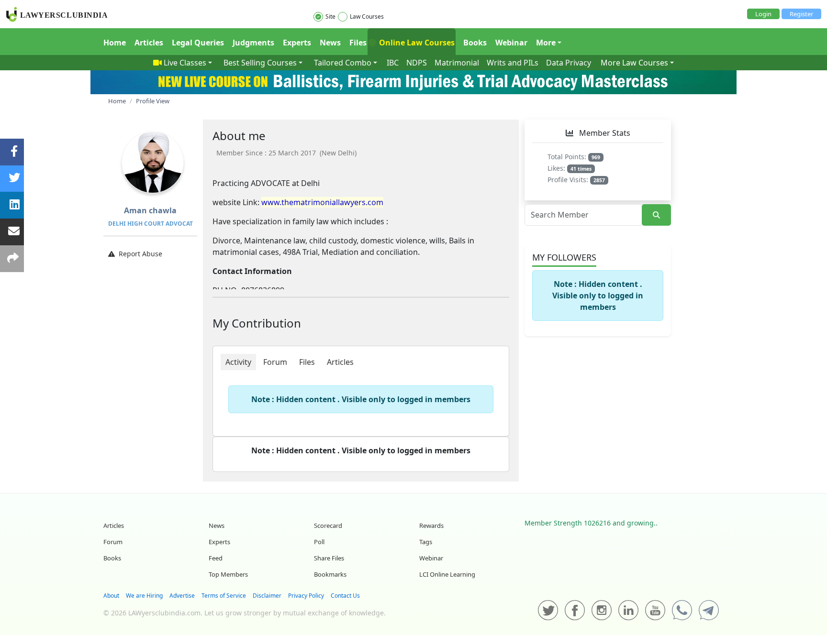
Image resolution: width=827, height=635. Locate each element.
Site (330, 16)
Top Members (228, 574)
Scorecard (328, 525)
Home (114, 42)
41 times (581, 168)
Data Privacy (568, 62)
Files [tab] (307, 362)
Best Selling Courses (260, 62)
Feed (216, 558)
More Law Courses (634, 62)
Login (763, 14)
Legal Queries (198, 42)
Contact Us (345, 595)
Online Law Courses (416, 42)
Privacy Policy (306, 595)
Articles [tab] (340, 362)
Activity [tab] (238, 362)
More (546, 42)
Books (475, 42)
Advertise (182, 595)
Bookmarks (330, 574)
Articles (148, 42)
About (111, 595)
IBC (393, 62)
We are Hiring (144, 595)
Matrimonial (457, 62)
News (330, 42)
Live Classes (185, 62)
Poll (319, 541)
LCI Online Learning (447, 574)
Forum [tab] (275, 362)
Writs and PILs (512, 62)
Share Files (329, 558)
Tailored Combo (342, 62)
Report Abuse (140, 253)
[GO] (656, 215)
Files (358, 42)
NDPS (416, 62)
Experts (297, 42)
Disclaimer (267, 595)
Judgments (253, 42)
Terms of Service (223, 595)
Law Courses (367, 16)
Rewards (431, 525)
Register (801, 14)
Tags (425, 541)
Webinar (511, 42)
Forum (113, 541)
